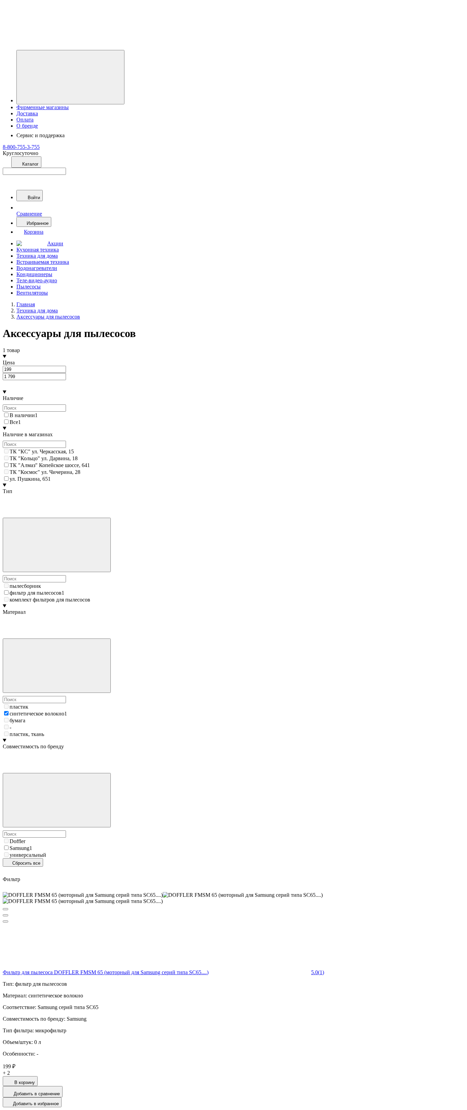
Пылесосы (28, 286)
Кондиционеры (34, 274)
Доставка (27, 113)
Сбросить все (25, 863)
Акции (55, 243)
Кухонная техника (37, 250)
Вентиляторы (32, 293)
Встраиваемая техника (42, 262)
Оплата (25, 119)
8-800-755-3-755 (21, 147)
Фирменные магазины (42, 107)
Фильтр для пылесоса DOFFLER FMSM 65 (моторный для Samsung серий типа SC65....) (106, 972)
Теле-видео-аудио (36, 280)
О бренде (27, 126)
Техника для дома (37, 256)
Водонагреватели (36, 268)
